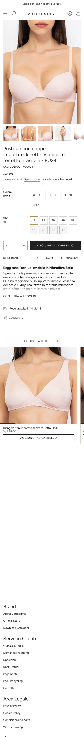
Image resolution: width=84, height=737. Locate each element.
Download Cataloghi (16, 628)
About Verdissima (14, 614)
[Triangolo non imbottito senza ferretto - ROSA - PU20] (38, 385)
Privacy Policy (12, 706)
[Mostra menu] (5, 13)
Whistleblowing (13, 727)
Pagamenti (10, 674)
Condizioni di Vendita (16, 720)
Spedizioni (10, 660)
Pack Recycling (13, 681)
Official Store (11, 620)
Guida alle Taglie (13, 646)
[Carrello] (78, 13)
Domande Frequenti (16, 653)
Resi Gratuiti (11, 667)
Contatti (8, 688)
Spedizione (32, 179)
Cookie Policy (11, 713)
